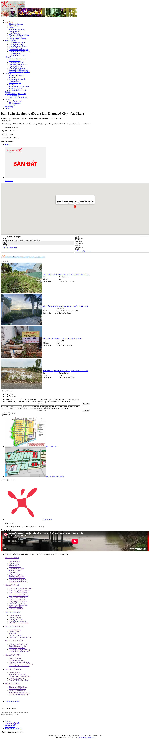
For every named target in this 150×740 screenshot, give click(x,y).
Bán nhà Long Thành (16, 619)
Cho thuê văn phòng (15, 48)
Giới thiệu (8, 92)
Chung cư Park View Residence (19, 590)
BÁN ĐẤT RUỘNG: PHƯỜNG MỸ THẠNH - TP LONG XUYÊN (65, 371)
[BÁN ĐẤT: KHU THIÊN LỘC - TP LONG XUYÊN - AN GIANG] (21, 324)
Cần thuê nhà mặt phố (16, 62)
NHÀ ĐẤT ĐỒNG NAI (13, 612)
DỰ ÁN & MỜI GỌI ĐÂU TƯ (15, 94)
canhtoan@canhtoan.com (87, 737)
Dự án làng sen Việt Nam (17, 691)
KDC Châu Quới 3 (52, 446)
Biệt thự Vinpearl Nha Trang (18, 644)
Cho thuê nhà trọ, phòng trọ (18, 46)
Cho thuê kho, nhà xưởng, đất (18, 50)
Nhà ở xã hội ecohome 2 (17, 603)
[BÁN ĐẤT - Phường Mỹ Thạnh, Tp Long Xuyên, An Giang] (21, 357)
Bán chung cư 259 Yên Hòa (18, 601)
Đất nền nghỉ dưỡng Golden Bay (19, 650)
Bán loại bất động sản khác (17, 39)
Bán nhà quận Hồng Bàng (17, 674)
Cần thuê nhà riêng (15, 61)
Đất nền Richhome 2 (15, 635)
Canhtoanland (47, 520)
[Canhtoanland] (24, 520)
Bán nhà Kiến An (14, 673)
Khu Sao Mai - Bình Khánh (55, 476)
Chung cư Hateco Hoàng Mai (18, 594)
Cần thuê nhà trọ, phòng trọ (18, 64)
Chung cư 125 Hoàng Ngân (18, 605)
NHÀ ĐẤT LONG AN (12, 683)
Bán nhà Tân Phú (14, 565)
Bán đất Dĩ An (13, 633)
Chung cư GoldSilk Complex (18, 596)
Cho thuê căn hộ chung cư (17, 42)
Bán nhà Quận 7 (14, 563)
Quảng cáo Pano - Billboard (18, 97)
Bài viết (7, 99)
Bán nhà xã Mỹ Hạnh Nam (18, 687)
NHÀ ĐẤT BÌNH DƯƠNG (14, 626)
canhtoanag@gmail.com (83, 251)
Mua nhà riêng (13, 77)
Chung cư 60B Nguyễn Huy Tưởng (20, 588)
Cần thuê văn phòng (15, 66)
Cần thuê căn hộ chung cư (17, 59)
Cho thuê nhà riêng (15, 53)
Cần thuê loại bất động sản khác (19, 72)
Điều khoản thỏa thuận (12, 701)
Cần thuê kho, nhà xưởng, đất (18, 70)
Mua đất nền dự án (15, 83)
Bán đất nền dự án (15, 33)
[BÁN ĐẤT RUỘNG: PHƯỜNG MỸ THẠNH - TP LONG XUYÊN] (21, 389)
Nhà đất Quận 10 (14, 561)
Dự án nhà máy (14, 96)
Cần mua (8, 73)
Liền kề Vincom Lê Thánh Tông (19, 676)
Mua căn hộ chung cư (16, 75)
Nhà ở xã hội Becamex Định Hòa (20, 637)
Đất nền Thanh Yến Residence (19, 694)
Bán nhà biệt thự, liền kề (17, 29)
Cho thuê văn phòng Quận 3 (18, 581)
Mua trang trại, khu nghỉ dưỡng (19, 86)
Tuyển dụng (9, 107)
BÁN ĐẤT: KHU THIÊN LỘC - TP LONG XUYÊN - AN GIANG (65, 306)
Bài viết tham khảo (15, 103)
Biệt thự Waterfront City (17, 678)
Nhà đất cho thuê (10, 40)
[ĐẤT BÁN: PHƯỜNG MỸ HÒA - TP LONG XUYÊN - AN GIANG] (21, 292)
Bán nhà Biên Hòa (15, 615)
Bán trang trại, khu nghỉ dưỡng (19, 35)
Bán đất (11, 28)
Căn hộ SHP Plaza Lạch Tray (18, 680)
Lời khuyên (12, 105)
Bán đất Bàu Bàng (15, 630)
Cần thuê (8, 57)
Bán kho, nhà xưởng (15, 37)
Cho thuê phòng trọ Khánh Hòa (19, 651)
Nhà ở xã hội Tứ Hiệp (16, 607)
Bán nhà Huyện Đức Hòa (17, 689)
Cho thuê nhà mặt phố (16, 44)
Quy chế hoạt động (11, 725)
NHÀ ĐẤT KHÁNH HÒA (14, 641)
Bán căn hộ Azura (15, 658)
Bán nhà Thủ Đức (15, 567)
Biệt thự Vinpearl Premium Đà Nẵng (21, 664)
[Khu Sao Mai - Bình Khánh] (25, 476)
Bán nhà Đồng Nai (15, 617)
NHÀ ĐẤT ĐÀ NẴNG (13, 655)
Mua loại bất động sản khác (18, 90)
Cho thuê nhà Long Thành (17, 621)
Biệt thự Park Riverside (16, 576)
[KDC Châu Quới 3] (25, 446)
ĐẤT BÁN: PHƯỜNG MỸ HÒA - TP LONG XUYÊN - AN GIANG (66, 275)
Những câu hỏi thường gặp (13, 728)
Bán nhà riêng (13, 26)
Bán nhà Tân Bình (15, 570)
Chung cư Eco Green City (17, 597)
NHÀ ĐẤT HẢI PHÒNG (13, 669)
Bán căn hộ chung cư (16, 24)
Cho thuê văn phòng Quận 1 (18, 580)
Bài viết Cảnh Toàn (15, 101)
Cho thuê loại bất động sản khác (19, 51)
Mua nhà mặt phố (14, 81)
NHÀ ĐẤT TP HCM (12, 558)
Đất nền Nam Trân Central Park (19, 666)
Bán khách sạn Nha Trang (17, 648)
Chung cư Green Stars (16, 608)
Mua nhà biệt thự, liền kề (17, 79)
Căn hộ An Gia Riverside (17, 578)
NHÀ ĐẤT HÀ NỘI (12, 585)
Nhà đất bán (9, 22)
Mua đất (11, 85)
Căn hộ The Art (14, 572)
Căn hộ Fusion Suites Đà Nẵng (19, 662)
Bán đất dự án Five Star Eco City (19, 692)
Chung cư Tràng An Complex (18, 592)
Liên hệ (7, 108)
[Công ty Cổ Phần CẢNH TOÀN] (13, 7)
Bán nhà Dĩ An (14, 632)
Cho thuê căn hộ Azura (16, 660)
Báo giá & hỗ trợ (10, 727)
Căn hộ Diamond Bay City (17, 646)
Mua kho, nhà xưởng (16, 88)
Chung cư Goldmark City (17, 599)
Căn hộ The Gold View (16, 568)
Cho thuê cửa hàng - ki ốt (17, 55)
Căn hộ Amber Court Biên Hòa (19, 623)
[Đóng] (92, 197)
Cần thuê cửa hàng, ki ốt (17, 68)
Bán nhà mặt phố (14, 31)
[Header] (39, 16)
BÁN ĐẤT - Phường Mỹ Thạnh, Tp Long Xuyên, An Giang (62, 338)
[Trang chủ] (6, 20)
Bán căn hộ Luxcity (15, 574)
